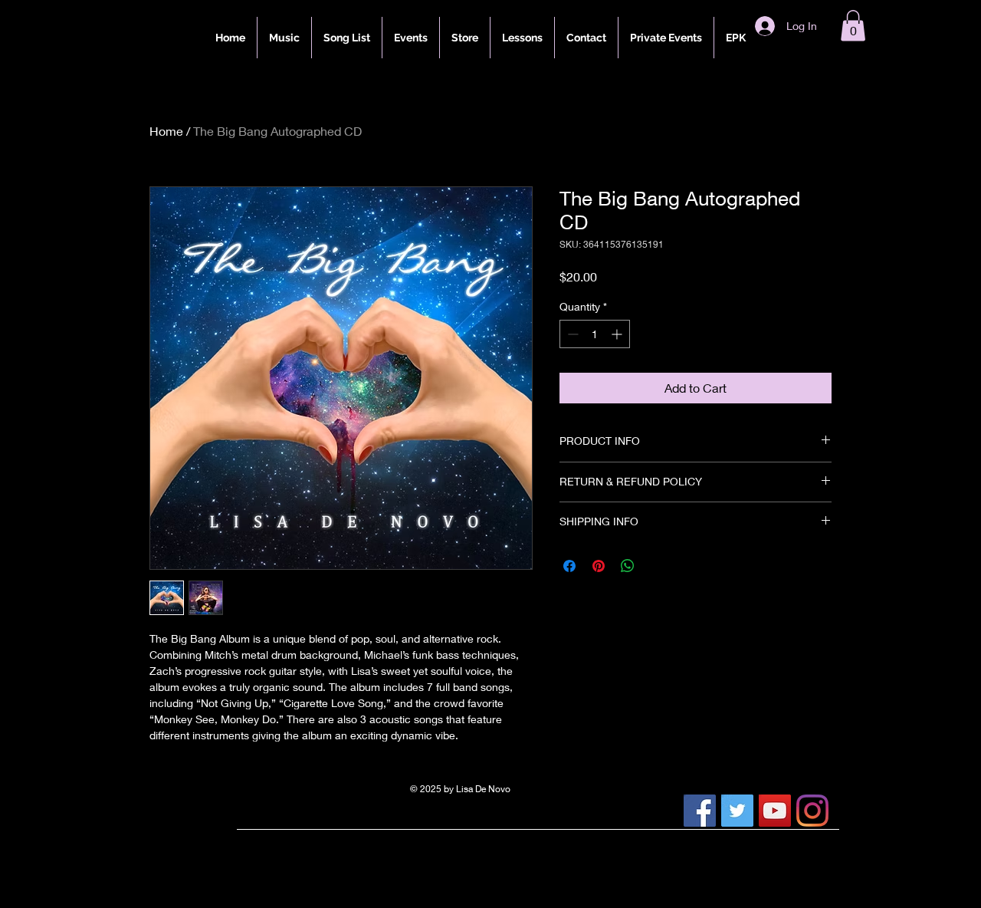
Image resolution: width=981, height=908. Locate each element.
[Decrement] (571, 334)
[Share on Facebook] (569, 566)
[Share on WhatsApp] (627, 566)
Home (166, 130)
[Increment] (618, 334)
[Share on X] (657, 566)
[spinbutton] (595, 334)
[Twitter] (737, 810)
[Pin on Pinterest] (598, 566)
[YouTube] (775, 810)
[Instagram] (812, 810)
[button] (853, 25)
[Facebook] (700, 810)
